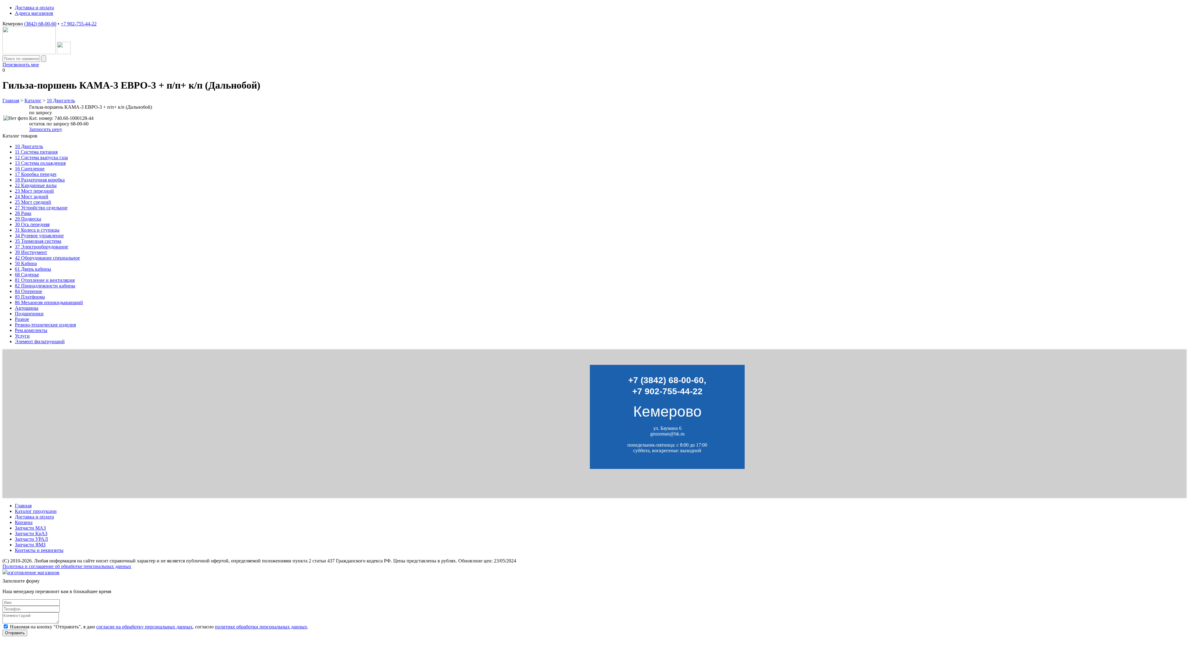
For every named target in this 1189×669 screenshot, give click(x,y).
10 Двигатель (61, 100)
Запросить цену (45, 129)
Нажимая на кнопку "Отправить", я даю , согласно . (159, 626)
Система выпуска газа (41, 157)
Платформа (30, 297)
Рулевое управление (39, 235)
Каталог (32, 100)
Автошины (26, 308)
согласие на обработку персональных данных (144, 626)
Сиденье (27, 274)
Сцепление (30, 168)
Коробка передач (35, 174)
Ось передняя (32, 224)
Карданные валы (36, 185)
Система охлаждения (40, 163)
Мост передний (34, 191)
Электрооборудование (41, 246)
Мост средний (33, 202)
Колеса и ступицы (37, 230)
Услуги (22, 336)
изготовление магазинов (33, 572)
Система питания (36, 152)
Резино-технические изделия (45, 324)
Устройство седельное (41, 207)
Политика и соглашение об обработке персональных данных (66, 566)
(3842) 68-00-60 (40, 23)
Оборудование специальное (47, 257)
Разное (22, 319)
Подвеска (28, 218)
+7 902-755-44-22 (79, 23)
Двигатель (29, 146)
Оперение (28, 291)
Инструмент (31, 252)
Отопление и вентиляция (45, 280)
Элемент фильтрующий (40, 341)
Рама (23, 213)
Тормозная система (38, 241)
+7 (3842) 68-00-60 (666, 380)
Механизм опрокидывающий (49, 302)
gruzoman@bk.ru (667, 433)
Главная (10, 100)
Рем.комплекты (31, 330)
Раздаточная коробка (40, 179)
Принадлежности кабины (45, 285)
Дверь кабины (33, 269)
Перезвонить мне (20, 64)
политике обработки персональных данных (261, 626)
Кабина (26, 263)
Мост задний (31, 196)
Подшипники (29, 313)
